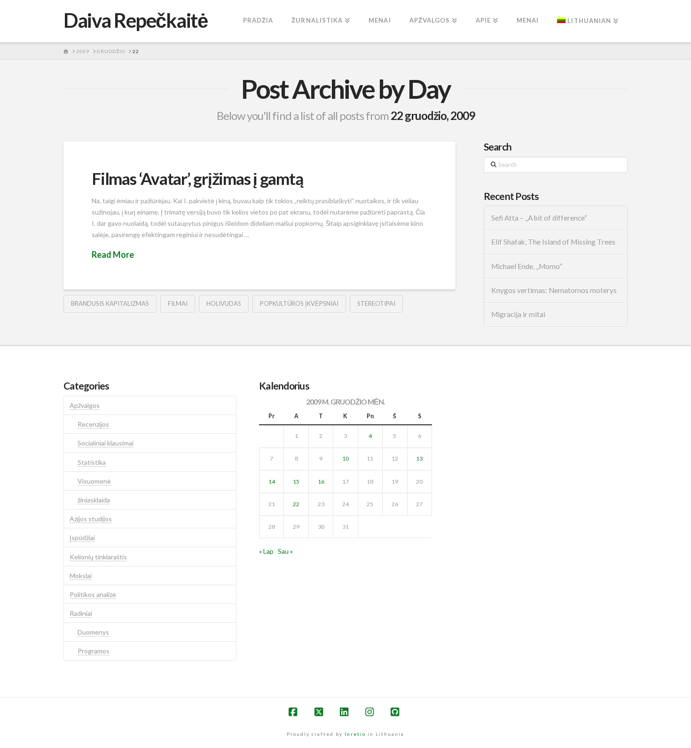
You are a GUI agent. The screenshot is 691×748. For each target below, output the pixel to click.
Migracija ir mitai (518, 314)
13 (419, 458)
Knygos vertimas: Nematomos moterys (554, 290)
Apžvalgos (85, 405)
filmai (178, 303)
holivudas (223, 303)
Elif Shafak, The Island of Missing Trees (553, 242)
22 (296, 504)
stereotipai (376, 303)
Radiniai (81, 613)
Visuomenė (94, 481)
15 (296, 481)
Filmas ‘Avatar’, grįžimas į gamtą (197, 178)
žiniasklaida (94, 500)
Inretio (355, 734)
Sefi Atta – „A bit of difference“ (539, 218)
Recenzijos (93, 424)
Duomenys (93, 632)
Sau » (285, 551)
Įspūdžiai (82, 537)
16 (321, 481)
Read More (113, 254)
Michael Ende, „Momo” (526, 266)
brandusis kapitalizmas (110, 303)
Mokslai (81, 576)
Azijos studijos (91, 519)
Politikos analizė (93, 594)
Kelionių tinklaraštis (98, 557)
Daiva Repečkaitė (135, 20)
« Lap (266, 551)
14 (271, 481)
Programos (94, 651)
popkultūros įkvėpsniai (299, 303)
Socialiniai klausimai (105, 443)
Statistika (92, 462)
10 (345, 458)
